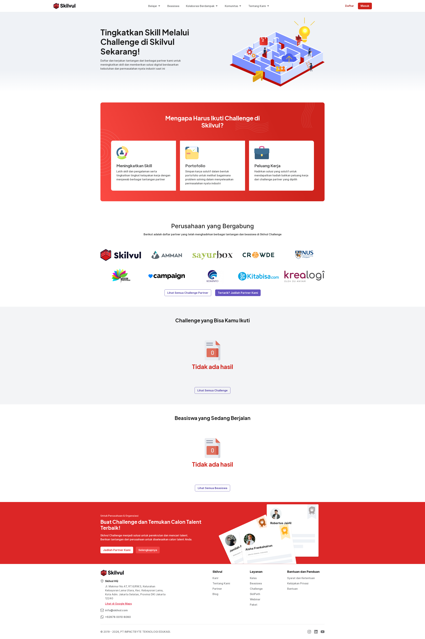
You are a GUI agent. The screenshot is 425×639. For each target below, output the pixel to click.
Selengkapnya (147, 550)
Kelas (253, 578)
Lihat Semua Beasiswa (212, 488)
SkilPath (255, 594)
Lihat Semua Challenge (212, 390)
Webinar (255, 599)
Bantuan (292, 588)
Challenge (256, 588)
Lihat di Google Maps (118, 603)
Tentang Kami (221, 583)
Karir (215, 578)
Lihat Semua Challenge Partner (187, 292)
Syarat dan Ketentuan (301, 578)
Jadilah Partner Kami (116, 550)
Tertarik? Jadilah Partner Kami (238, 292)
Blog (215, 594)
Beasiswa (256, 583)
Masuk (365, 5)
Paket (253, 604)
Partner (217, 588)
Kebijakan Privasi (297, 583)
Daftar (349, 5)
